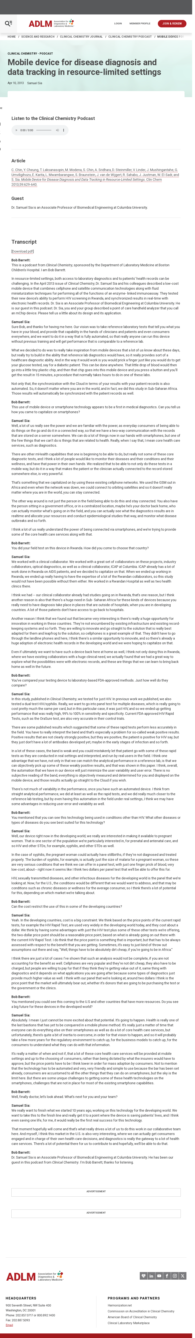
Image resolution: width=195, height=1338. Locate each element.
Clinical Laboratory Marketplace (129, 1323)
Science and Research (37, 36)
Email (9, 1325)
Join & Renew (172, 23)
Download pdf (22, 251)
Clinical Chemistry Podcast (130, 36)
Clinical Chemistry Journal (81, 36)
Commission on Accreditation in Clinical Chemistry (141, 1311)
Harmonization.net (120, 1305)
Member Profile (139, 23)
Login (118, 23)
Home (12, 36)
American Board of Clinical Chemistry (132, 1317)
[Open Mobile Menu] (8, 23)
